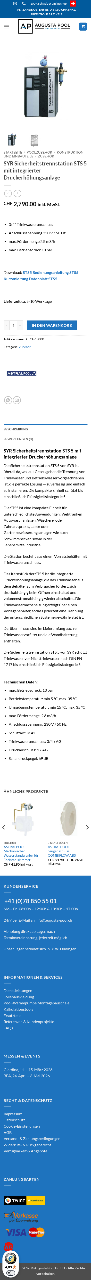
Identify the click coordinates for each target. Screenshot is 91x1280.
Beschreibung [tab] (16, 429)
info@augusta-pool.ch (53, 920)
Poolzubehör (39, 152)
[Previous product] (17, 193)
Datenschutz (14, 1119)
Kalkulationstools (18, 1009)
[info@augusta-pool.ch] (15, 3)
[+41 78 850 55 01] (24, 3)
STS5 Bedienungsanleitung (46, 272)
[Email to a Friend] (17, 400)
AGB (8, 1132)
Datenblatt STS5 (43, 278)
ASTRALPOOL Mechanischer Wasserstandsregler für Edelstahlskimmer (21, 853)
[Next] (79, 86)
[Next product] (8, 193)
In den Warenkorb (52, 325)
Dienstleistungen (18, 990)
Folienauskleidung (19, 996)
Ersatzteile (12, 1015)
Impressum (13, 1113)
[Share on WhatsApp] (8, 400)
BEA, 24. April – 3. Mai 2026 (27, 1075)
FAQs (8, 1028)
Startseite (13, 152)
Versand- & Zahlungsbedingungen (32, 1138)
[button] (6, 27)
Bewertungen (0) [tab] (18, 439)
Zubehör (46, 156)
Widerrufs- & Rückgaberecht (27, 1144)
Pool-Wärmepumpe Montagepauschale (36, 1003)
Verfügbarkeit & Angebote (25, 1151)
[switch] (10, 1273)
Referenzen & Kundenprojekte (29, 1021)
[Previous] (11, 86)
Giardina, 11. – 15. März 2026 (28, 1069)
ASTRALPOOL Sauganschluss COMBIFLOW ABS (62, 851)
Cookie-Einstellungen (22, 1126)
